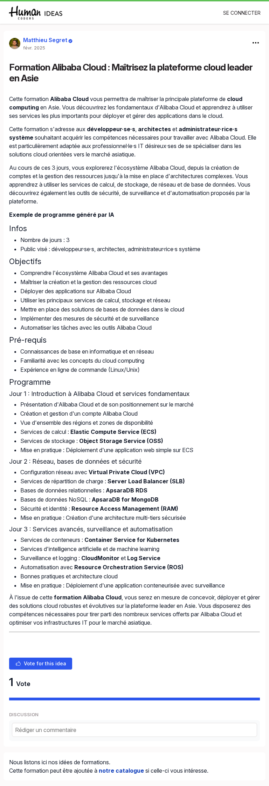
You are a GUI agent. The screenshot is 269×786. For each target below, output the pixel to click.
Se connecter (242, 13)
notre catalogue (121, 770)
